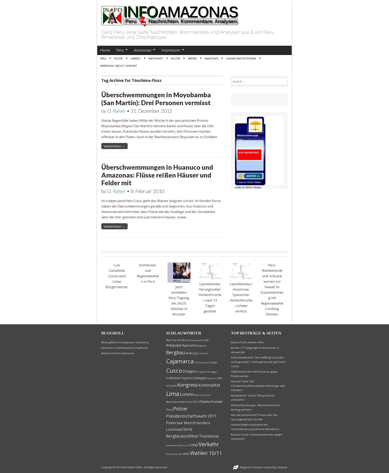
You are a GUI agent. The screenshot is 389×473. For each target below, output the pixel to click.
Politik (118, 58)
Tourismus (209, 436)
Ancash (204, 340)
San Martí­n (186, 422)
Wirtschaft (156, 58)
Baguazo (202, 345)
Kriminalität (209, 385)
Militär (189, 402)
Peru (120, 50)
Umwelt (136, 58)
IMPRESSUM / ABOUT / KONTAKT (118, 66)
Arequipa (173, 345)
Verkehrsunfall (174, 454)
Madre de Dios (202, 395)
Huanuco (212, 378)
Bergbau (175, 352)
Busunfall (203, 353)
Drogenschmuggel (207, 371)
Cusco (174, 370)
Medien (192, 58)
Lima (172, 394)
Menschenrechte (175, 402)
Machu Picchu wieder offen (247, 342)
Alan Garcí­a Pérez (177, 340)
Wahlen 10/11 (206, 453)
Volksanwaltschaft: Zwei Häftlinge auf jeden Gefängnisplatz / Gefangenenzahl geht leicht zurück (258, 362)
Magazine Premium (251, 467)
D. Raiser (116, 111)
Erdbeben (173, 378)
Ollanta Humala (210, 401)
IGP (168, 385)
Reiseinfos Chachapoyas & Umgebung (124, 348)
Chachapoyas (201, 362)
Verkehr (209, 444)
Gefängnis (199, 378)
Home (105, 50)
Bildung (191, 353)
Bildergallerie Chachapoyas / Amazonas (125, 342)
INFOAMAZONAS (133, 467)
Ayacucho (189, 345)
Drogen (189, 371)
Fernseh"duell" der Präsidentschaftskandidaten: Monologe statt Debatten (258, 386)
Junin (174, 385)
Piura (169, 409)
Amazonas (142, 50)
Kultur (175, 58)
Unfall (193, 445)
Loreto (187, 394)
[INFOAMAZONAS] (170, 14)
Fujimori (187, 378)
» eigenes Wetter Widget (249, 182)
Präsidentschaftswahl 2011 (191, 416)
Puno (171, 422)
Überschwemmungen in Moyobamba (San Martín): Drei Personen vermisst (156, 98)
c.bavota (282, 467)
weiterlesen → (114, 146)
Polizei (180, 408)
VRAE (186, 454)
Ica (220, 378)
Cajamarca (180, 361)
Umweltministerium (177, 445)
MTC (195, 402)
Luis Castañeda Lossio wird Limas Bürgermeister (117, 276)
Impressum (170, 50)
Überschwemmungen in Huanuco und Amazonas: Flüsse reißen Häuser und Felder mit (157, 175)
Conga (213, 362)
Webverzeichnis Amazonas (117, 353)
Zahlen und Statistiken (241, 58)
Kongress (187, 385)
